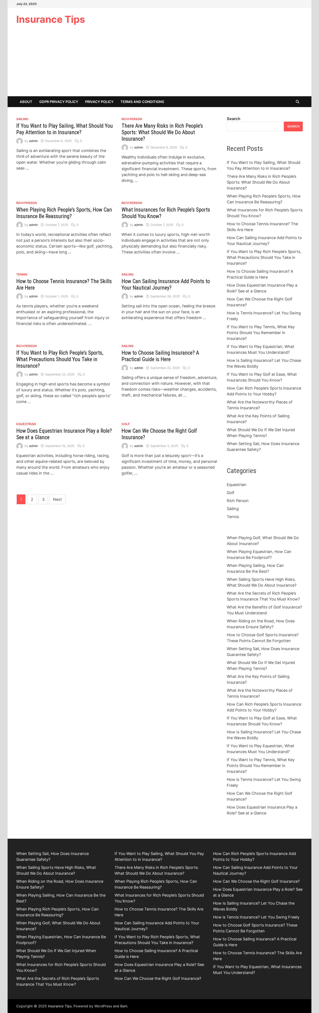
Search (233, 118)
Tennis (21, 274)
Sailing (22, 119)
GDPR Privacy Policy (58, 102)
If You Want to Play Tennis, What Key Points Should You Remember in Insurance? (261, 333)
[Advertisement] (159, 63)
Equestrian (26, 424)
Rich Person (132, 119)
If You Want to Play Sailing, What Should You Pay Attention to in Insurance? (64, 129)
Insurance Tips (50, 19)
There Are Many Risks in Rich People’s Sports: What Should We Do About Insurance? (162, 132)
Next (57, 499)
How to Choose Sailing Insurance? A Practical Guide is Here (160, 356)
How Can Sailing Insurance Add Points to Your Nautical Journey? (166, 284)
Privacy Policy (99, 102)
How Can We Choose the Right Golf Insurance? (158, 978)
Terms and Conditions (142, 102)
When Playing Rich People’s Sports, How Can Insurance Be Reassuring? (64, 213)
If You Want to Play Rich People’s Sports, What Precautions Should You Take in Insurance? (59, 359)
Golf (126, 424)
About (26, 102)
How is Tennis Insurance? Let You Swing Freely (256, 917)
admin (33, 141)
